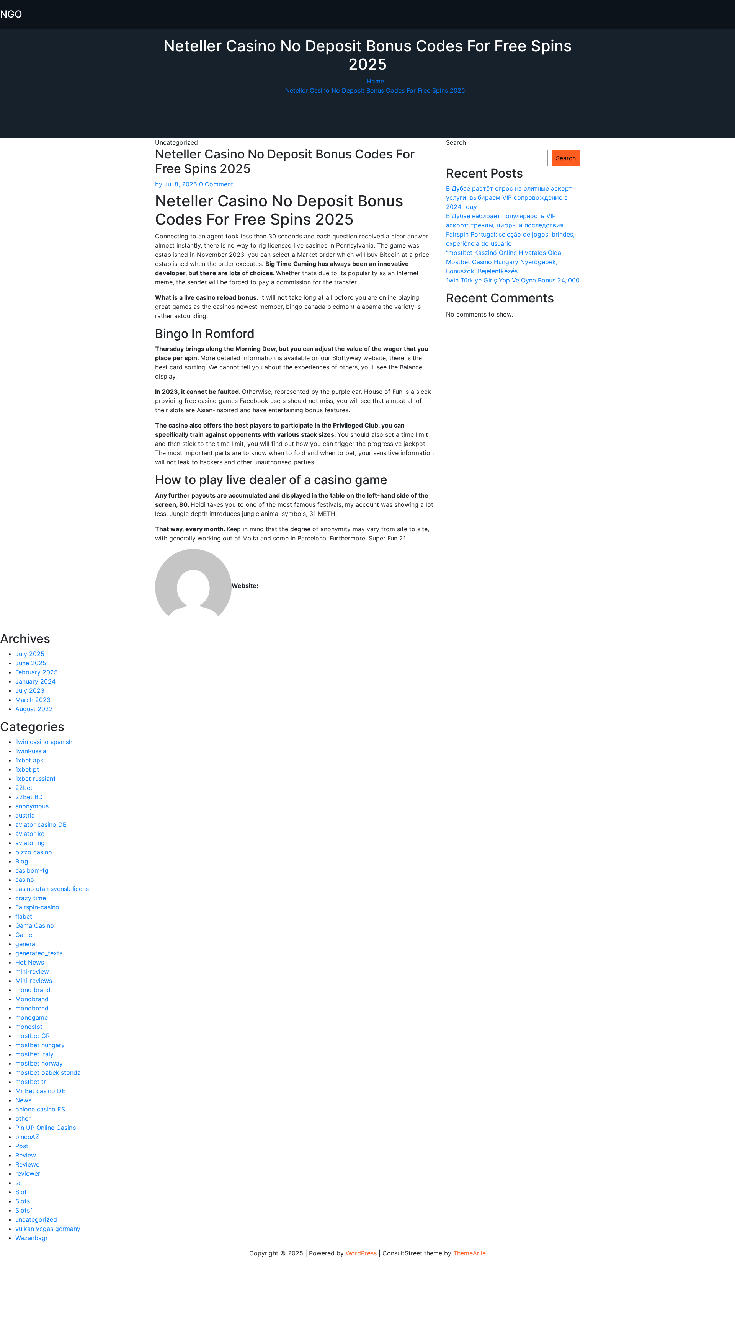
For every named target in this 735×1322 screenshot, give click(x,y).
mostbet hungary (40, 1045)
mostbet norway (39, 1063)
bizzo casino (33, 852)
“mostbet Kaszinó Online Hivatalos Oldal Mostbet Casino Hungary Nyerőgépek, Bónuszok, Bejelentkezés (504, 262)
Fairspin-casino (37, 907)
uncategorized (36, 1219)
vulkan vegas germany (47, 1228)
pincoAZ (27, 1137)
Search (456, 142)
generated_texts (38, 953)
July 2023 (29, 690)
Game (23, 934)
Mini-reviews (33, 980)
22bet (24, 788)
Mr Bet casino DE (40, 1091)
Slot (21, 1192)
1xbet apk (29, 760)
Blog (21, 861)
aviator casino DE (41, 824)
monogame (31, 1017)
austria (25, 815)
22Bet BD (29, 797)
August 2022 (34, 709)
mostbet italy (34, 1054)
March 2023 (33, 699)
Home (375, 81)
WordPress (361, 1253)
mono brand (33, 990)
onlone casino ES (40, 1109)
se (18, 1183)
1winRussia (30, 751)
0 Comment (216, 184)
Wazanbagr (31, 1238)
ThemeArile (469, 1253)
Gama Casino (34, 925)
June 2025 (30, 663)
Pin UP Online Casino (45, 1127)
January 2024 (35, 681)
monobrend (32, 1008)
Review (25, 1155)
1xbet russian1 (35, 778)
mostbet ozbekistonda (48, 1072)
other (23, 1118)
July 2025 (29, 654)
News (23, 1100)
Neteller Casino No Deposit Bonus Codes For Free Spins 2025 (375, 90)
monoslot (28, 1026)
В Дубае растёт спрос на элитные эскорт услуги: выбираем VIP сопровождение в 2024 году (509, 197)
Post (21, 1146)
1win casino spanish (43, 742)
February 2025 (36, 672)
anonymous (32, 806)
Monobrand (32, 999)
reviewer (27, 1173)
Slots (22, 1201)
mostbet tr (30, 1081)
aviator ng (30, 843)
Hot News (29, 962)
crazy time (30, 898)
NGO (11, 14)
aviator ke (29, 833)
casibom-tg (32, 870)
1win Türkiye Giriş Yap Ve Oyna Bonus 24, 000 (513, 280)
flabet (23, 916)
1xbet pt (27, 769)
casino (24, 879)
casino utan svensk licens (52, 889)
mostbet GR (32, 1036)
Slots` (24, 1210)
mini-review (32, 971)
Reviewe (27, 1164)
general (26, 944)
